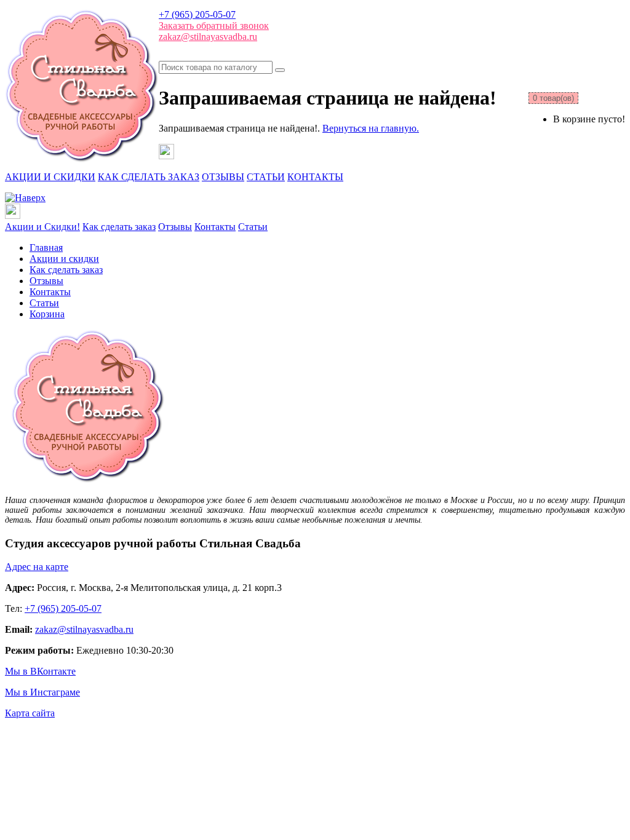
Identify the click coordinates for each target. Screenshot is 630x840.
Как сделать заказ (119, 226)
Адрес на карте (36, 566)
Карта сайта (30, 713)
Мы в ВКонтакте (40, 671)
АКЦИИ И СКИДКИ (50, 177)
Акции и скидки (64, 258)
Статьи (253, 226)
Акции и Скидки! (42, 226)
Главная (46, 247)
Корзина (47, 314)
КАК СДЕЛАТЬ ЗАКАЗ (148, 177)
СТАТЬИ (266, 177)
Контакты (215, 226)
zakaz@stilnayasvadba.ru (208, 36)
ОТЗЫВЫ (223, 177)
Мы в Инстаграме (42, 692)
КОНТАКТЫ (315, 177)
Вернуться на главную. (370, 128)
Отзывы (175, 226)
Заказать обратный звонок (214, 25)
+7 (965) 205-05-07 (197, 14)
